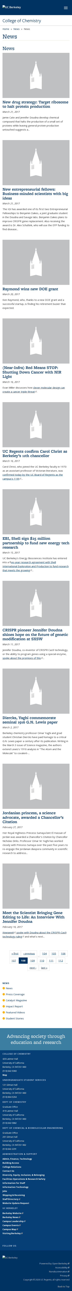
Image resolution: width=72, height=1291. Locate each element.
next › (34, 967)
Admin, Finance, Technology (17, 1158)
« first (16, 953)
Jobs (5, 1191)
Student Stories (15, 1018)
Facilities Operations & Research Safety (24, 1179)
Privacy (64, 1275)
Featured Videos (15, 1012)
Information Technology (15, 1187)
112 (61, 961)
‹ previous (30, 953)
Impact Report (14, 1006)
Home (6, 29)
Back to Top (63, 1286)
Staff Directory (11, 1199)
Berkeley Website (13, 1213)
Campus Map (10, 1229)
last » (45, 967)
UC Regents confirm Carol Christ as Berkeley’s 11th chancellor (35, 453)
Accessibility (62, 1267)
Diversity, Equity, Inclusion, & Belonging (24, 1175)
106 (64, 954)
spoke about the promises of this (23, 658)
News (16, 29)
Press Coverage (15, 994)
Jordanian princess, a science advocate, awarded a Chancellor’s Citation (33, 817)
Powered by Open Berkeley (54, 1263)
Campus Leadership (14, 1221)
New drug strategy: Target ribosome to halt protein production (35, 104)
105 (55, 954)
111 (52, 961)
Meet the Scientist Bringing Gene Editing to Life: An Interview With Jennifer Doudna (33, 917)
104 (45, 954)
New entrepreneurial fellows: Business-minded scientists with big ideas (35, 194)
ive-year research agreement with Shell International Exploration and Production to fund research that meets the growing (36, 566)
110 (43, 961)
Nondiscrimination (59, 1271)
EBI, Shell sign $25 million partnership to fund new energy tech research (36, 543)
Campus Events (12, 1225)
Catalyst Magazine (16, 1000)
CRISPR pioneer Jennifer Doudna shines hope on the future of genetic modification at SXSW (35, 634)
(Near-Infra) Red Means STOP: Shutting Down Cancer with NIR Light (32, 372)
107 (15, 961)
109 (33, 961)
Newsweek (9, 932)
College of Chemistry (22, 21)
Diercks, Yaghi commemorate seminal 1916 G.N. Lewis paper (30, 720)
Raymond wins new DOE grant (30, 288)
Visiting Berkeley (13, 1233)
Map (5, 1075)
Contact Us (8, 1171)
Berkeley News (11, 1217)
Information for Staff (14, 1183)
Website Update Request (16, 1203)
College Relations (12, 1167)
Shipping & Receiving (14, 1195)
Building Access (11, 1162)
